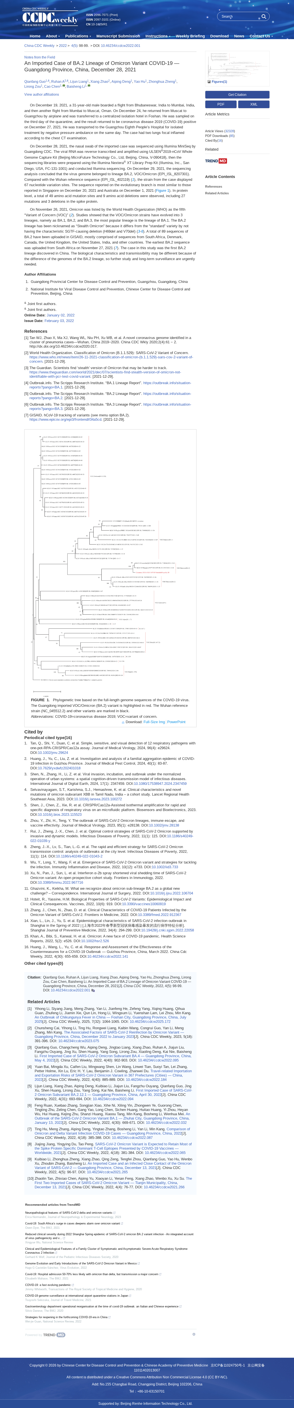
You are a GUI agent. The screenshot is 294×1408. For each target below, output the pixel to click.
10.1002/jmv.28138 (164, 825)
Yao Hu (139, 81)
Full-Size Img (154, 722)
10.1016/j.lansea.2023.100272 (98, 799)
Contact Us (260, 36)
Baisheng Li (76, 86)
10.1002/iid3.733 (165, 867)
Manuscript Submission (118, 36)
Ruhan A (58, 81)
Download (219, 36)
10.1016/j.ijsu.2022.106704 (171, 893)
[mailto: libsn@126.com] (89, 85)
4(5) (74, 46)
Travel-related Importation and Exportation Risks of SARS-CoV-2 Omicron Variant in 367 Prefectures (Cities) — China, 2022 (113, 1075)
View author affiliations (41, 94)
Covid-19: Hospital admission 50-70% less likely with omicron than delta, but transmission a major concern (91, 1274)
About (51, 36)
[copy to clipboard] (93, 990)
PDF (220, 104)
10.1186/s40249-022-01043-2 (79, 856)
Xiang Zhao (99, 81)
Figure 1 (162, 191)
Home (35, 36)
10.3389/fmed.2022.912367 (159, 915)
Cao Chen (52, 86)
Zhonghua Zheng (162, 81)
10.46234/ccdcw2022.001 (120, 46)
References (213, 186)
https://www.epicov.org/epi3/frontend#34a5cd (65, 419)
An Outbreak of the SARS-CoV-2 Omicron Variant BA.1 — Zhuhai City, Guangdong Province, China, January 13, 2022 (112, 1118)
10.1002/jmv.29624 (53, 753)
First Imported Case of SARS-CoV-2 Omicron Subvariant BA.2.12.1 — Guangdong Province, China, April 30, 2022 (113, 1092)
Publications (76, 36)
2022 (63, 46)
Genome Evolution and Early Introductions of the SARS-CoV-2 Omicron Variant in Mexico (81, 1263)
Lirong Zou (32, 86)
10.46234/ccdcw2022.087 (132, 1138)
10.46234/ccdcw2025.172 (150, 1022)
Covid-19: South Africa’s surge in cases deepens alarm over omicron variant (72, 1223)
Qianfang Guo (35, 81)
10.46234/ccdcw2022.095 (158, 1060)
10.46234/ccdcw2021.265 (107, 1172)
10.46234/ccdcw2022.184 (146, 1080)
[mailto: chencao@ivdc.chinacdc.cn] (64, 85)
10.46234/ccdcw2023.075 (78, 1041)
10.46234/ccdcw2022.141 (107, 956)
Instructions (156, 36)
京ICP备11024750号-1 (228, 1365)
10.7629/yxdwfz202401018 (59, 768)
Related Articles (217, 193)
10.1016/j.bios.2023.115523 (60, 815)
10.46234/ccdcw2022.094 (113, 1099)
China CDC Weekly (39, 46)
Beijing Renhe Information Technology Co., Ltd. (156, 1403)
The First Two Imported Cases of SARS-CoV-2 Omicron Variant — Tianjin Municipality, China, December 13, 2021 (113, 1182)
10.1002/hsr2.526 (95, 941)
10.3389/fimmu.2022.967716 (60, 882)
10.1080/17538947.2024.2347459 (160, 784)
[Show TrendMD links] (194, 1334)
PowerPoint (176, 722)
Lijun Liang (78, 81)
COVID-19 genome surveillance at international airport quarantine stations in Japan (76, 1295)
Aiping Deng (121, 81)
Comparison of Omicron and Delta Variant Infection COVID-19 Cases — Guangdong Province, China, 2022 (112, 1131)
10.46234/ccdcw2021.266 (164, 1187)
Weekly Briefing (190, 36)
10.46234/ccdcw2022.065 (165, 1153)
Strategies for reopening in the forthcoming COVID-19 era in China (66, 1317)
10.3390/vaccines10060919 (144, 904)
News (239, 36)
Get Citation (237, 95)
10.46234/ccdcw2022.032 (166, 1123)
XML (253, 104)
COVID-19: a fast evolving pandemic (48, 1285)
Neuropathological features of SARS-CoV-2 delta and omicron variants (68, 1212)
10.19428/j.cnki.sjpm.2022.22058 (167, 930)
